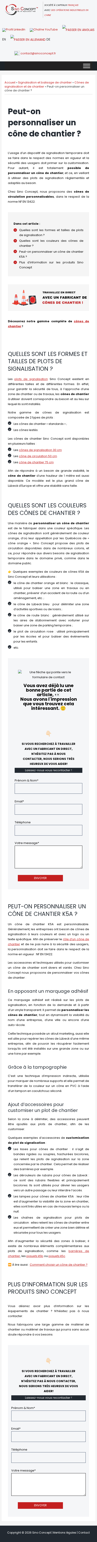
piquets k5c (56, 1256)
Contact (84, 1532)
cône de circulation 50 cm (38, 456)
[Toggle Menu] (86, 66)
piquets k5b (34, 1256)
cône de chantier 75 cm (36, 462)
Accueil (10, 82)
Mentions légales (64, 1532)
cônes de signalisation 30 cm (40, 450)
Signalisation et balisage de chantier (45, 82)
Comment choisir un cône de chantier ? (59, 1265)
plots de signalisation (31, 379)
